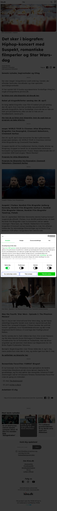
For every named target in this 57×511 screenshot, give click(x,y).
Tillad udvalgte (28, 274)
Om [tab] (49, 240)
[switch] (21, 268)
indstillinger (43, 255)
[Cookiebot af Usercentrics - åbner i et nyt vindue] (48, 236)
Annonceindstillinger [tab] (35, 240)
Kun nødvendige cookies (10, 274)
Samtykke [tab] (7, 240)
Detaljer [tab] (22, 240)
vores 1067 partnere (10, 248)
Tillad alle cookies (46, 274)
